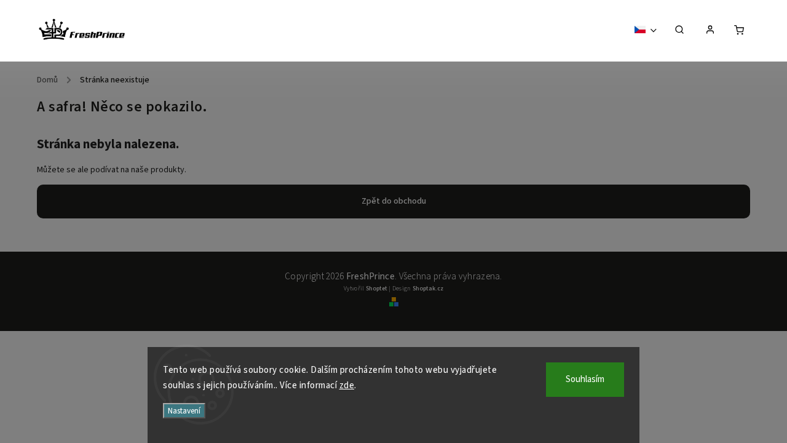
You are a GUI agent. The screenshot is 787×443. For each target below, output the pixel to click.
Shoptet (376, 288)
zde (347, 385)
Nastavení (184, 411)
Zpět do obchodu (394, 201)
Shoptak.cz (428, 288)
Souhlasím (585, 379)
